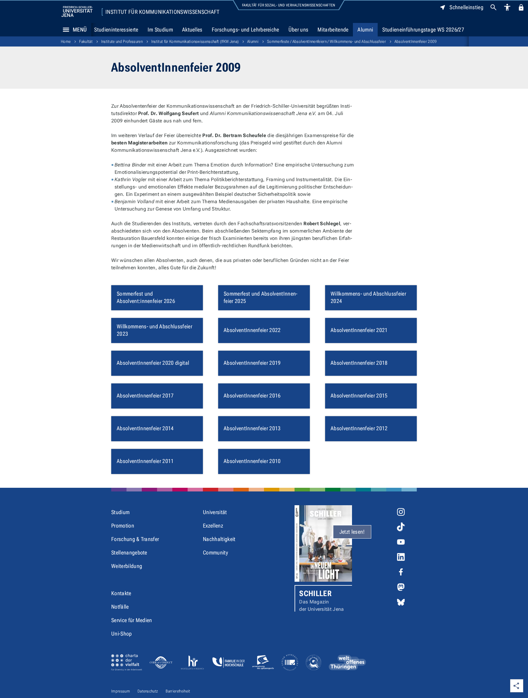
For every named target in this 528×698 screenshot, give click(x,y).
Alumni (365, 29)
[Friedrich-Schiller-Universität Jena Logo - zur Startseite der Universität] (77, 11)
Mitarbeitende (332, 29)
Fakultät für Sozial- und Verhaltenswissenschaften (289, 5)
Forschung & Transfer (135, 539)
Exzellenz (213, 525)
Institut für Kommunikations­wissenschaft (162, 12)
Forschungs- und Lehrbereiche (245, 29)
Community (215, 552)
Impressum (120, 691)
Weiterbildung (126, 566)
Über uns (298, 29)
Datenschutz (148, 691)
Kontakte (121, 593)
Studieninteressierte (116, 29)
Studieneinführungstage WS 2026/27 (423, 29)
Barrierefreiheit (178, 691)
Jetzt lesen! (352, 531)
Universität (215, 512)
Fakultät (86, 41)
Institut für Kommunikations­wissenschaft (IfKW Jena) (195, 41)
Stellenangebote (129, 552)
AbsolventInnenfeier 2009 (415, 41)
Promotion (122, 525)
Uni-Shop (121, 633)
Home (66, 41)
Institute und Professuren (122, 41)
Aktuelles (192, 29)
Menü (80, 29)
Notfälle (120, 606)
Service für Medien (131, 620)
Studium (120, 512)
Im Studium (160, 29)
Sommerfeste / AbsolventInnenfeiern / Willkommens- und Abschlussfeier (326, 41)
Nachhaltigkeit (219, 539)
